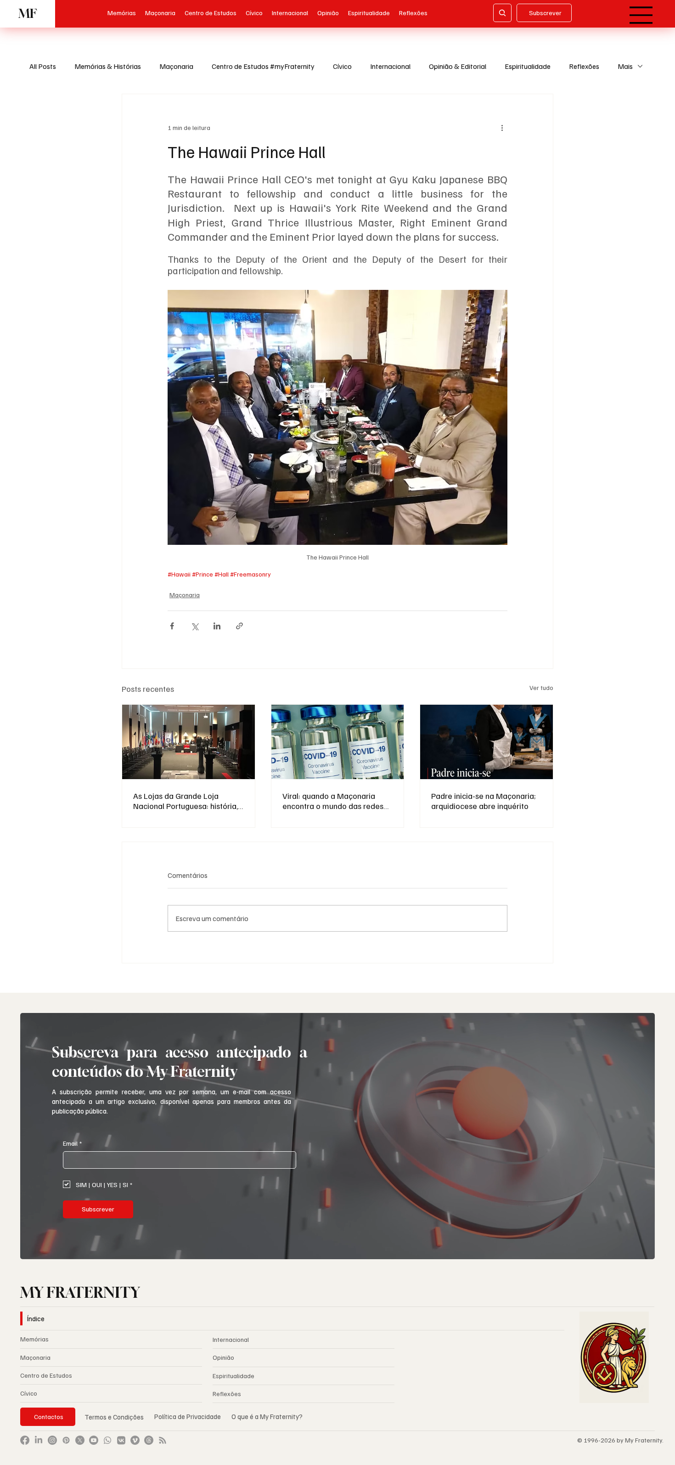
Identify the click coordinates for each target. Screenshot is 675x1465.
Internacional (390, 66)
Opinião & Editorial (457, 66)
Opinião (223, 1357)
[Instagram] (52, 1440)
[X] (79, 1440)
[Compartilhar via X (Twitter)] (194, 626)
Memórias (34, 1339)
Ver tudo (541, 687)
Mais (625, 66)
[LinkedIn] (38, 1440)
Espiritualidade (528, 66)
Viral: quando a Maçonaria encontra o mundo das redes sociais (332, 801)
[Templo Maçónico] (188, 742)
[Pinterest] (66, 1440)
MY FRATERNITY (80, 1292)
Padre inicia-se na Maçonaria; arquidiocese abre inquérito (483, 801)
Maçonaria (176, 66)
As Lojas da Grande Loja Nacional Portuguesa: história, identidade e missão (185, 801)
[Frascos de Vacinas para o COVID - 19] (337, 742)
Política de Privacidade (188, 1416)
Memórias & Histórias (107, 66)
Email (72, 1143)
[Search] (502, 13)
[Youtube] (93, 1440)
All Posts (42, 66)
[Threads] (148, 1440)
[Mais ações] (501, 127)
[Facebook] (24, 1440)
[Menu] (641, 15)
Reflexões (584, 66)
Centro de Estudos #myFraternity (263, 66)
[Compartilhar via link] (239, 626)
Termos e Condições (114, 1417)
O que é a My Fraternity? (267, 1416)
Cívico (342, 66)
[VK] (121, 1440)
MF (27, 13)
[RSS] (162, 1440)
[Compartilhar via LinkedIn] (217, 626)
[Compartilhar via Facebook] (172, 626)
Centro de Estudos (46, 1375)
